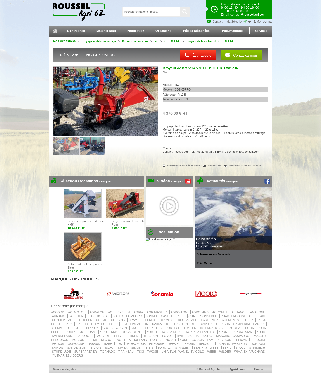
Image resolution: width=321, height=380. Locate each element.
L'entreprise (76, 30)
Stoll (241, 347)
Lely (119, 336)
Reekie (174, 343)
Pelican (241, 339)
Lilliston (151, 336)
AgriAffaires (237, 369)
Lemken (133, 336)
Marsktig (205, 336)
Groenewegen (115, 328)
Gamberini (242, 324)
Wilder (225, 351)
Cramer (135, 320)
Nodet (172, 339)
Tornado (108, 351)
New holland (136, 339)
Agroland (201, 312)
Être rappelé (201, 55)
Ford (114, 324)
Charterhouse (234, 316)
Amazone (257, 312)
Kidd (104, 332)
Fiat (79, 324)
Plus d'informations (209, 246)
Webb (212, 351)
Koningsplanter (201, 332)
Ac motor (78, 312)
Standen (183, 347)
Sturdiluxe (62, 351)
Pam (211, 339)
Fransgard (208, 324)
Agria (139, 312)
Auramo (59, 316)
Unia (165, 351)
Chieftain (257, 316)
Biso (90, 316)
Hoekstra (154, 328)
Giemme (59, 328)
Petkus (59, 343)
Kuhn (261, 332)
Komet (153, 332)
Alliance (240, 312)
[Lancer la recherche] (185, 11)
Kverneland (63, 336)
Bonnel (152, 316)
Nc (120, 339)
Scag (110, 347)
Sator (97, 347)
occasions (163, 30)
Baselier (77, 316)
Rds (120, 343)
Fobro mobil (96, 324)
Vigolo (198, 351)
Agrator (98, 312)
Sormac (165, 347)
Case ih (168, 316)
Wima (238, 351)
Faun (69, 324)
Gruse (137, 328)
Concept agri (64, 320)
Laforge (85, 336)
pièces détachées (196, 30)
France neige (184, 324)
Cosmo (102, 320)
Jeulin (250, 328)
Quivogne (77, 343)
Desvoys (168, 320)
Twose (153, 351)
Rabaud (95, 343)
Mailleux (185, 336)
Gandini (259, 324)
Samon (58, 347)
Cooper (86, 320)
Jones (72, 332)
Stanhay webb (207, 347)
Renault (207, 343)
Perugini (257, 339)
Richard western (232, 343)
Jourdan (89, 332)
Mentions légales (64, 369)
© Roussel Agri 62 (208, 369)
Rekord (189, 343)
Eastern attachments (221, 320)
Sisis (150, 347)
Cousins (118, 320)
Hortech (173, 328)
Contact (217, 21)
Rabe (109, 343)
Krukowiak (244, 332)
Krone (225, 332)
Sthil (228, 347)
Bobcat (103, 316)
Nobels (157, 339)
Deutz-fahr (188, 320)
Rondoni (258, 343)
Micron (108, 339)
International (213, 328)
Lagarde (103, 336)
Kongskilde (173, 332)
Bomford (134, 316)
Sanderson (77, 347)
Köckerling (133, 332)
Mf (96, 339)
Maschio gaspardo (234, 336)
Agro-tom (180, 312)
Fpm (124, 324)
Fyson (225, 324)
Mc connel (81, 339)
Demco (151, 320)
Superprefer (86, 351)
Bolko (118, 316)
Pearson (225, 339)
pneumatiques (232, 30)
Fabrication (135, 30)
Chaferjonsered (203, 316)
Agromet (221, 312)
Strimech (257, 347)
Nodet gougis (192, 339)
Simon (137, 347)
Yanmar (59, 355)
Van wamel (180, 351)
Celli (181, 316)
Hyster (191, 328)
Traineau (126, 351)
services (261, 30)
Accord (58, 312)
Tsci (141, 351)
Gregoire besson (84, 328)
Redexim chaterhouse (146, 343)
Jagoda (235, 328)
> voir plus (105, 181)
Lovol (168, 336)
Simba (123, 347)
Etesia (249, 320)
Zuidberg (75, 355)
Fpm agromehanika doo (150, 324)
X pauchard (255, 351)
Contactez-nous (245, 55)
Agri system (120, 312)
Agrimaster (158, 312)
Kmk (115, 332)
